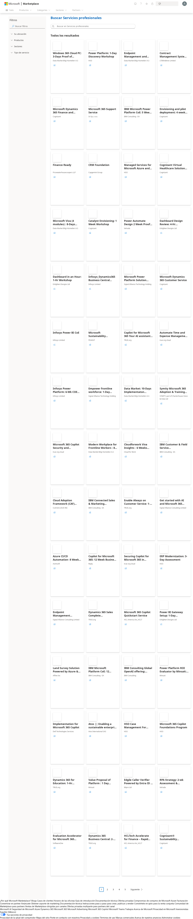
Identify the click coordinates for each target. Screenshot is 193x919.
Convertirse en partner (10, 903)
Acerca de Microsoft (143, 909)
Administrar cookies (171, 917)
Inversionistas (182, 909)
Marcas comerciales (125, 917)
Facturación (182, 900)
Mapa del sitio (43, 917)
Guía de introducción (85, 900)
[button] (52, 26)
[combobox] (94, 26)
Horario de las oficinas (64, 900)
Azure (37, 909)
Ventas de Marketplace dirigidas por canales (46, 906)
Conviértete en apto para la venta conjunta (154, 903)
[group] (54, 65)
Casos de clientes (45, 900)
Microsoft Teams (117, 909)
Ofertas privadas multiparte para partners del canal (91, 906)
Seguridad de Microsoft (23, 909)
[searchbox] (30, 26)
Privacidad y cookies (89, 917)
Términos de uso (107, 917)
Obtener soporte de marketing (45, 903)
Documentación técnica (106, 900)
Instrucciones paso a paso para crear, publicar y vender (108, 903)
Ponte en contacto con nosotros (65, 917)
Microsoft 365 (60, 909)
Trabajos (129, 909)
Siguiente (135, 889)
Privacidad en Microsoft (164, 909)
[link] (67, 66)
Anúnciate (26, 903)
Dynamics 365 (47, 909)
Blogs (34, 900)
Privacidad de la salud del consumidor (18, 917)
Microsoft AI (5, 909)
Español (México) (8, 912)
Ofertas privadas (125, 900)
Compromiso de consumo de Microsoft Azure (155, 900)
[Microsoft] (12, 3)
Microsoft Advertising (78, 909)
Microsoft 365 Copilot (98, 909)
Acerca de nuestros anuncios (148, 917)
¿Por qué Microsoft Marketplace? (15, 900)
